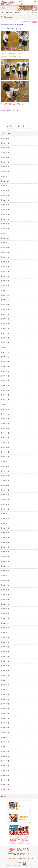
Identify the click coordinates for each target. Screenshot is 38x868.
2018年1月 (6, 618)
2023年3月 (6, 333)
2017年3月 (6, 666)
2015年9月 (6, 751)
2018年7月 (6, 590)
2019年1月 (6, 561)
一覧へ (18, 126)
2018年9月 (6, 580)
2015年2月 (6, 784)
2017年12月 (6, 623)
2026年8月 (6, 138)
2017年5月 (6, 656)
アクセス (9, 858)
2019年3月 (6, 552)
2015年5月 (6, 770)
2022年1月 (6, 399)
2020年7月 (6, 480)
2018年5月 (6, 599)
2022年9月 (6, 361)
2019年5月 (6, 542)
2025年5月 (6, 209)
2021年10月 (6, 414)
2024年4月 (6, 271)
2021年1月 (6, 456)
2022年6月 (6, 376)
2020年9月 (6, 476)
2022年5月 (6, 380)
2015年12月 (6, 737)
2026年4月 (6, 157)
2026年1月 (6, 171)
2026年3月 (6, 162)
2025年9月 (6, 190)
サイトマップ (29, 858)
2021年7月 (6, 428)
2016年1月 (6, 732)
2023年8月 (6, 309)
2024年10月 (6, 243)
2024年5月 (6, 266)
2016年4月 (6, 718)
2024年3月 (6, 276)
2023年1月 (6, 342)
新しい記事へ (27, 126)
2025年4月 (6, 214)
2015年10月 (6, 746)
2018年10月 (6, 575)
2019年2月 (6, 556)
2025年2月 (6, 224)
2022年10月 (6, 357)
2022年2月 (6, 395)
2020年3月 (6, 499)
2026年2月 (6, 167)
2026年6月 (6, 148)
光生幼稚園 (18, 862)
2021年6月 (6, 433)
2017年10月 (6, 632)
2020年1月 (6, 509)
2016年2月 (6, 727)
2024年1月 (6, 285)
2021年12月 (6, 404)
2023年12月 (6, 290)
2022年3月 (6, 390)
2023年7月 (6, 314)
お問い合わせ (19, 858)
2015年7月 (6, 761)
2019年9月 (6, 528)
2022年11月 (6, 352)
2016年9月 (6, 694)
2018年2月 (6, 613)
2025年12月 (6, 176)
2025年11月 (6, 181)
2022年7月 (6, 371)
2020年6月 (6, 485)
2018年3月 (6, 609)
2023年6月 (6, 319)
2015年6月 (6, 765)
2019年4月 (6, 547)
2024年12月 (6, 233)
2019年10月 (6, 523)
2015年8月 (6, 756)
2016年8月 (6, 699)
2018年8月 (6, 585)
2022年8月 (6, 366)
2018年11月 (6, 571)
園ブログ (34, 21)
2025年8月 (6, 195)
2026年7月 (6, 143)
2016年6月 (6, 708)
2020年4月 (6, 495)
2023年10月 (6, 300)
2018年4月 (6, 604)
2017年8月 (6, 642)
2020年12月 (6, 461)
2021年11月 (6, 409)
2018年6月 (6, 594)
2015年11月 (6, 742)
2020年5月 (6, 490)
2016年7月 (6, 704)
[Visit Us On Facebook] (24, 864)
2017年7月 (6, 647)
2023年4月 (6, 328)
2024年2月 (6, 281)
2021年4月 (6, 442)
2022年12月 (6, 347)
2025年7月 (6, 200)
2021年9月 (6, 418)
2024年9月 (6, 247)
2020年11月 (6, 466)
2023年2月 (6, 338)
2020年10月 (6, 471)
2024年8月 (6, 252)
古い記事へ (10, 126)
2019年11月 (6, 518)
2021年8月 (6, 423)
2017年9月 (6, 637)
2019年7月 (6, 533)
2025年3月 (6, 219)
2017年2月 (6, 670)
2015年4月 (6, 775)
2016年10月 (6, 689)
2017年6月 (6, 651)
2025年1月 (6, 228)
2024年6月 (6, 262)
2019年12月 (6, 514)
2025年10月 (6, 186)
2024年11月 (6, 238)
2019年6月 (6, 537)
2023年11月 (6, 295)
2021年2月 (6, 452)
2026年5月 (6, 152)
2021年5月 (6, 437)
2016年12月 (6, 680)
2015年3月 (6, 780)
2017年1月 (6, 675)
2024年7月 (6, 257)
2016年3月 (6, 723)
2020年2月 (6, 504)
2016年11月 (6, 685)
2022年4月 (6, 385)
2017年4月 (6, 661)
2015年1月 (6, 789)
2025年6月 (6, 205)
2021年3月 (6, 447)
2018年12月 (6, 566)
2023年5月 (6, 323)
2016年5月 (6, 713)
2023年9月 (6, 304)
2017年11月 (6, 628)
